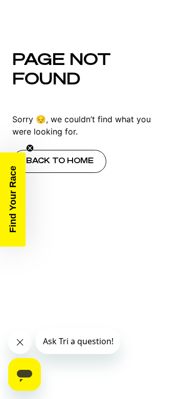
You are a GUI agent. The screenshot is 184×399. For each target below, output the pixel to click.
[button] (13, 199)
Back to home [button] (60, 161)
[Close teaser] (30, 148)
